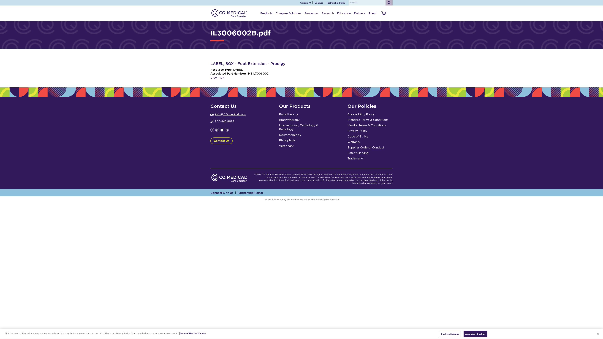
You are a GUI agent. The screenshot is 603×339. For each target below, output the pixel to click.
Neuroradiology (290, 135)
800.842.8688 (224, 121)
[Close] (598, 333)
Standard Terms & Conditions (368, 119)
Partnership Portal (336, 3)
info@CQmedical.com (230, 114)
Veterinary (286, 146)
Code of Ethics (358, 136)
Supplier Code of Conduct (366, 147)
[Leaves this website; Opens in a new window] (212, 130)
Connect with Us (222, 192)
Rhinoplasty (287, 140)
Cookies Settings (450, 334)
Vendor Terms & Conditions (367, 125)
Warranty (354, 142)
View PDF (217, 77)
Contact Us (221, 141)
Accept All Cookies (475, 334)
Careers (304, 3)
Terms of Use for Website (193, 333)
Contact (319, 3)
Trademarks (356, 158)
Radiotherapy (288, 114)
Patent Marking (358, 153)
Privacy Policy (357, 130)
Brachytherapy (289, 119)
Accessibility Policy (361, 114)
